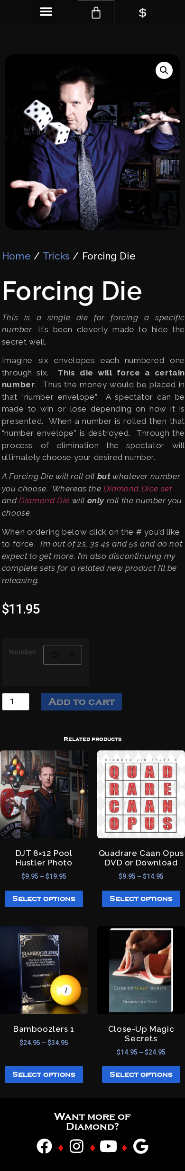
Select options (43, 898)
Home (16, 256)
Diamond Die (44, 500)
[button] (46, 11)
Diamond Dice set (137, 488)
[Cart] (96, 12)
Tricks (56, 256)
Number (22, 652)
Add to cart (81, 701)
